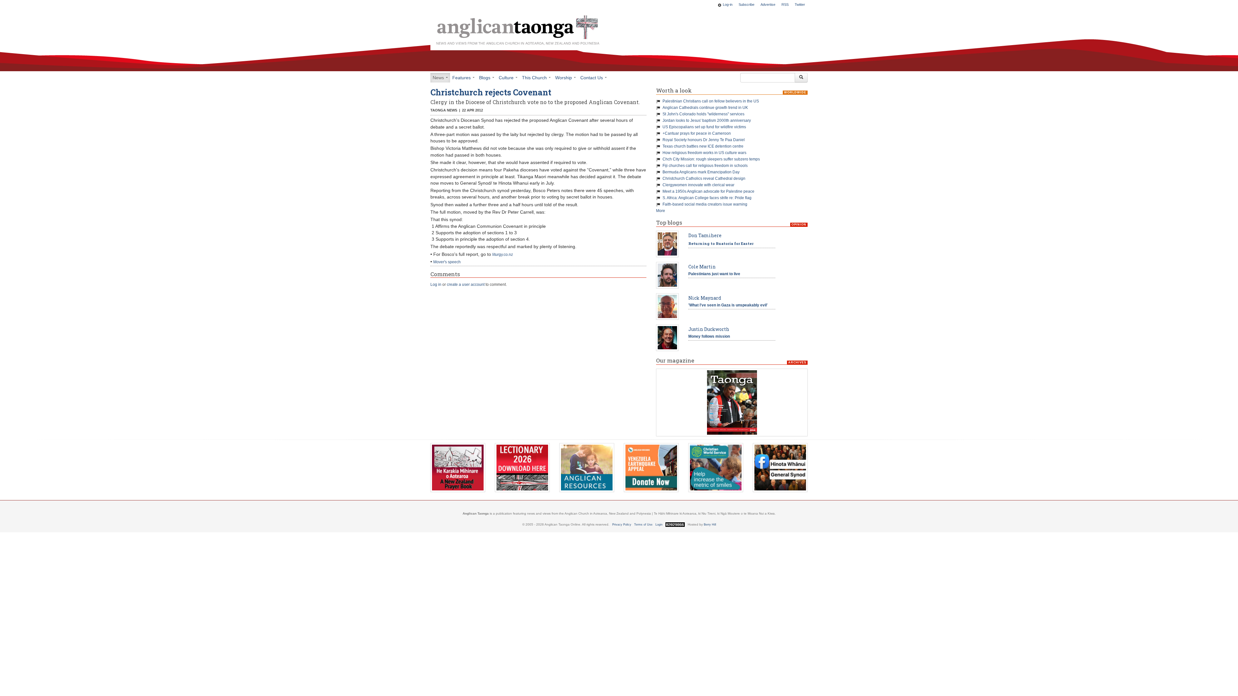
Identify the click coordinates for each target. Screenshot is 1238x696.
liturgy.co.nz (502, 254)
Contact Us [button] (592, 77)
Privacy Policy (621, 524)
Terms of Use (643, 524)
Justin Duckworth (708, 329)
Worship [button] (564, 77)
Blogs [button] (485, 77)
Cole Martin (702, 267)
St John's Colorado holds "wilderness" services (703, 114)
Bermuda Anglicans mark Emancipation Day (701, 172)
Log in (435, 284)
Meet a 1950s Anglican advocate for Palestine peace (708, 191)
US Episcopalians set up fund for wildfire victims (704, 127)
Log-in (727, 4)
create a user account (466, 284)
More (660, 210)
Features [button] (462, 77)
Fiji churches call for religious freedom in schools (705, 165)
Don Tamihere (705, 235)
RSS (785, 4)
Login (659, 524)
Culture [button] (507, 77)
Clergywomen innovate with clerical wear (698, 185)
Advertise (768, 4)
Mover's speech (447, 262)
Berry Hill (710, 524)
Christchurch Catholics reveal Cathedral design (704, 178)
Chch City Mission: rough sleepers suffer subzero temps (711, 159)
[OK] (801, 77)
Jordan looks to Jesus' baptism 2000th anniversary (707, 120)
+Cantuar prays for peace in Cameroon (697, 133)
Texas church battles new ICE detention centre (703, 146)
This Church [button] (535, 77)
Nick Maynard (704, 298)
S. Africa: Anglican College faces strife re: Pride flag (707, 198)
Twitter (800, 4)
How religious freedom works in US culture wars (704, 152)
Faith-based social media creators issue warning (705, 204)
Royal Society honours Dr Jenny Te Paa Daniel (704, 140)
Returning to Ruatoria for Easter (720, 243)
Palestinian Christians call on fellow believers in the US (711, 101)
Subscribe (746, 4)
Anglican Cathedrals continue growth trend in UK (705, 107)
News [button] (439, 77)
